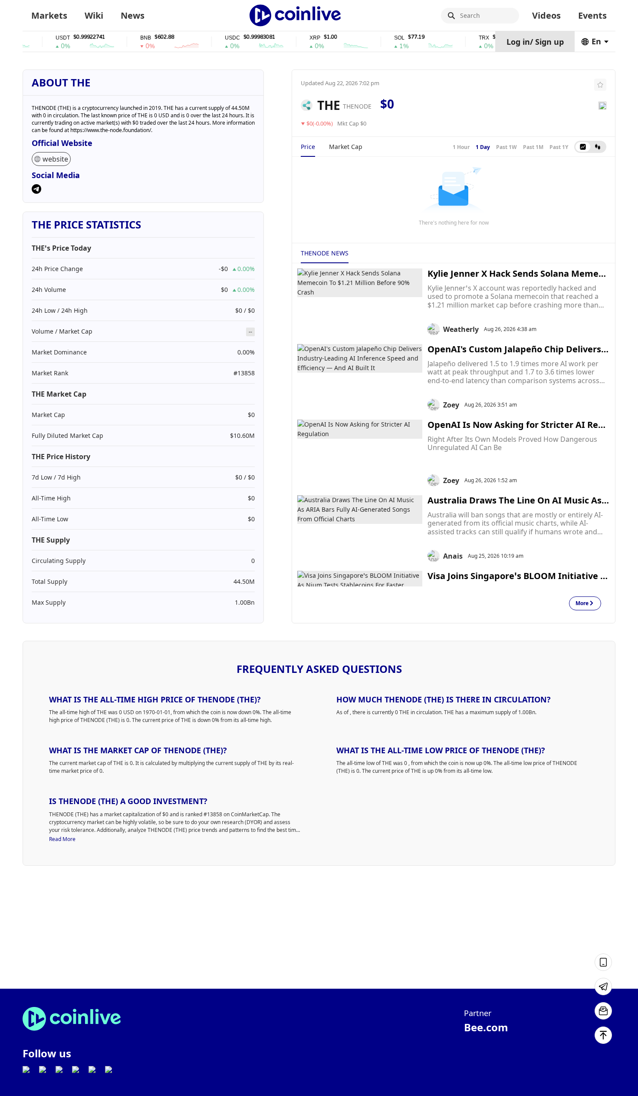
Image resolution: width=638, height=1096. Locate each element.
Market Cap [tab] (345, 146)
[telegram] (36, 190)
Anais (453, 556)
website (55, 159)
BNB (132, 38)
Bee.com (486, 1027)
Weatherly (461, 329)
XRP (301, 38)
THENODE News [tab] (325, 253)
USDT (49, 38)
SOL (386, 38)
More (582, 603)
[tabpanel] (453, 195)
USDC (219, 38)
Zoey (451, 405)
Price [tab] (308, 146)
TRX (470, 38)
